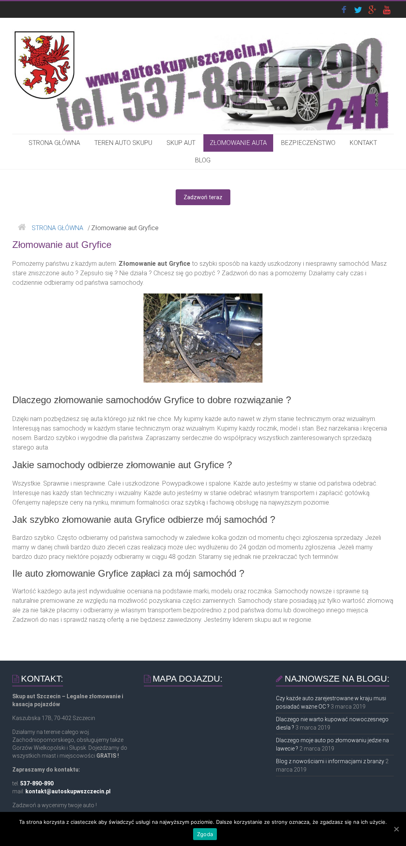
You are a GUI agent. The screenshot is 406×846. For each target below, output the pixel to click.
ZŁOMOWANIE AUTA (238, 143)
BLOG (203, 160)
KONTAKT (363, 143)
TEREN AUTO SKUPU (123, 143)
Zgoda (205, 834)
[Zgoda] (396, 829)
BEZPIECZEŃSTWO (308, 143)
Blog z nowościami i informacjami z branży (330, 761)
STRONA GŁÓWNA (54, 143)
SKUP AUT (181, 143)
